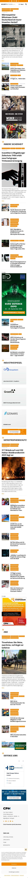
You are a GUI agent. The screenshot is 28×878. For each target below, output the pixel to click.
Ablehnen (14, 868)
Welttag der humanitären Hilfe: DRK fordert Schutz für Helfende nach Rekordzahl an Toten (17, 507)
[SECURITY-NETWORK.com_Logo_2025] (8, 4)
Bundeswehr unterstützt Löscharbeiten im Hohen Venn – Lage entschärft (17, 353)
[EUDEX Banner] (14, 749)
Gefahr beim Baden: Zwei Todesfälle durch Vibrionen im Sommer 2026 (17, 70)
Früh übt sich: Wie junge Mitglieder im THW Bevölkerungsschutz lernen (18, 719)
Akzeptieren (14, 864)
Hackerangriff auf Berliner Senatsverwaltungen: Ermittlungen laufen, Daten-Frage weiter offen (17, 246)
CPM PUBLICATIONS (8, 837)
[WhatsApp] (3, 821)
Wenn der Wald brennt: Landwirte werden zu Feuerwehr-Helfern (17, 589)
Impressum (22, 875)
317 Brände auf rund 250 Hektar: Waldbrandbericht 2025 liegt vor (13, 452)
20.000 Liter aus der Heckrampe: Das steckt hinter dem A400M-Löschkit (16, 526)
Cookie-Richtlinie (7, 875)
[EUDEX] (14, 315)
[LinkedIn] (10, 821)
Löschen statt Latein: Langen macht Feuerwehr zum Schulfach (17, 87)
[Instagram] (8, 821)
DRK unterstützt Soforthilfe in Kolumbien (18, 735)
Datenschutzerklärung (15, 875)
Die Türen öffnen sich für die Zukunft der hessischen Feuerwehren (18, 544)
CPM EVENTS (6, 840)
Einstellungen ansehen (14, 872)
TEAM (4, 842)
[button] (26, 849)
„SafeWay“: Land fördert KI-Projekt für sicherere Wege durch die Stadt (18, 556)
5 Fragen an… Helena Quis (17, 79)
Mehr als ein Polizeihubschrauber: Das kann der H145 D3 (17, 702)
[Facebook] (6, 821)
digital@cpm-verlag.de (8, 818)
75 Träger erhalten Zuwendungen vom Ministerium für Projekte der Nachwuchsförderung (17, 575)
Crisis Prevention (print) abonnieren (12, 824)
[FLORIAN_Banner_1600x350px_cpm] (14, 101)
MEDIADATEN (6, 845)
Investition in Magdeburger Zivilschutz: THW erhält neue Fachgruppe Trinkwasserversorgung (13, 156)
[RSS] (12, 821)
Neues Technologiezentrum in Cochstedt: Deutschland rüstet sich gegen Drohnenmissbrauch (18, 264)
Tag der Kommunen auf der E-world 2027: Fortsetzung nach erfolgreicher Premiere (18, 211)
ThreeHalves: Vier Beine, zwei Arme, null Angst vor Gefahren (12, 645)
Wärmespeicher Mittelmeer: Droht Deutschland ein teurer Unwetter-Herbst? (11, 18)
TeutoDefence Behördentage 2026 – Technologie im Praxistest (17, 326)
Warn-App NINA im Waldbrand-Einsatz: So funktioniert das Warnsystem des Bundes (17, 231)
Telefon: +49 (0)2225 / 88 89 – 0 (11, 816)
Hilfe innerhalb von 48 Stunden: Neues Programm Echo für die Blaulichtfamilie (18, 339)
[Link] (14, 380)
